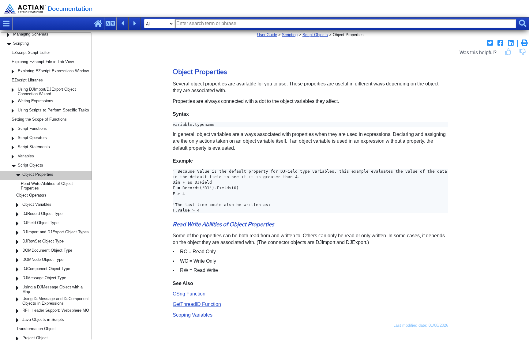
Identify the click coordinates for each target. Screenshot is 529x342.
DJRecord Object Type (42, 213)
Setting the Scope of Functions (39, 119)
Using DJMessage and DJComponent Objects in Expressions (55, 301)
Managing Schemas (30, 34)
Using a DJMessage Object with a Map (52, 289)
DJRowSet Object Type (43, 241)
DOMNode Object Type (42, 259)
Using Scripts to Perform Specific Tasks (53, 110)
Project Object (35, 338)
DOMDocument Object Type (47, 250)
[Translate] (110, 23)
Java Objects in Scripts (43, 319)
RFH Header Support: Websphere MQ (55, 310)
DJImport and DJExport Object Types (55, 232)
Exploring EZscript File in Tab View (43, 61)
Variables (26, 156)
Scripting (21, 43)
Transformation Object (36, 328)
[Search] (522, 23)
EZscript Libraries (27, 80)
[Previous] (122, 23)
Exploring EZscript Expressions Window (53, 71)
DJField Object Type (40, 222)
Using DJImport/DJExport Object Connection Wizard (47, 91)
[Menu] (6, 23)
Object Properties (37, 174)
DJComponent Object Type (46, 268)
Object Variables (36, 204)
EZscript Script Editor (31, 52)
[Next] (135, 23)
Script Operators (32, 137)
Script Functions (32, 128)
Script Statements (34, 147)
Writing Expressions (35, 101)
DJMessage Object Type (44, 278)
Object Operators (31, 195)
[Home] (98, 23)
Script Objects (30, 165)
